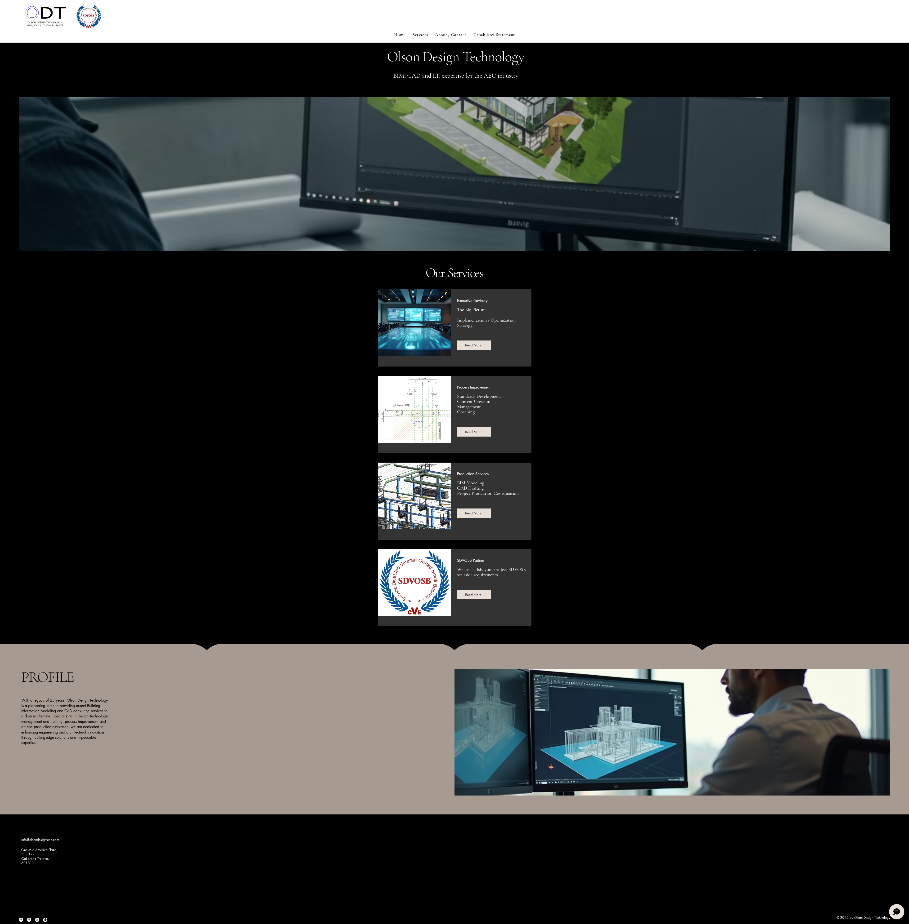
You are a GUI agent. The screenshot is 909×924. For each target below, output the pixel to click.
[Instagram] (29, 919)
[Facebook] (21, 919)
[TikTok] (45, 919)
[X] (37, 919)
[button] (420, 34)
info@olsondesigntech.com (40, 839)
